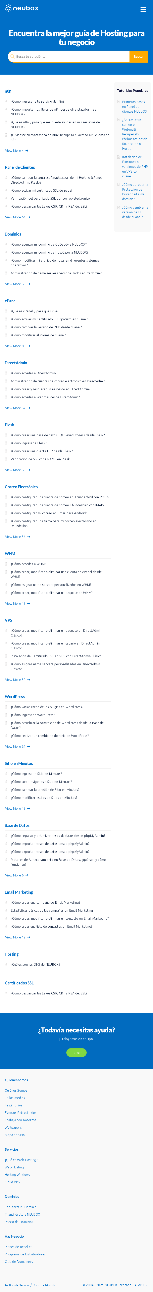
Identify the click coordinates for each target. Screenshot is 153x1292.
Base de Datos (17, 825)
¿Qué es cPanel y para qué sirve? (35, 311)
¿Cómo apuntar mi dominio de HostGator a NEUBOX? (49, 252)
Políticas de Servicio (17, 1285)
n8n (8, 91)
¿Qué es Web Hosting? (21, 1160)
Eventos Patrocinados (20, 1112)
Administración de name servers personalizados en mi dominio (56, 273)
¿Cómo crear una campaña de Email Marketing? (45, 902)
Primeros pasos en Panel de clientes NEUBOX (134, 106)
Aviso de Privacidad (45, 1285)
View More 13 (16, 808)
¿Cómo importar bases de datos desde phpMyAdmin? (50, 843)
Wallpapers (13, 1127)
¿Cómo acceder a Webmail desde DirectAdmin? (45, 397)
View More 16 (16, 603)
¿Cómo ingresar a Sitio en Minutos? (36, 773)
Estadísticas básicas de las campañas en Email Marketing (52, 910)
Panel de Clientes (20, 167)
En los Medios (15, 1098)
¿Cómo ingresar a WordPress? (33, 715)
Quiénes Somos (16, 1090)
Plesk (9, 424)
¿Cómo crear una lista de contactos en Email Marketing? (51, 926)
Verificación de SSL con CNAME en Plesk (40, 459)
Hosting (12, 954)
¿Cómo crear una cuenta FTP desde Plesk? (42, 451)
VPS (8, 620)
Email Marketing (19, 892)
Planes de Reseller (18, 1247)
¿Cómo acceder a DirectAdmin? (33, 373)
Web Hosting (14, 1167)
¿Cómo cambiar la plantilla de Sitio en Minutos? (45, 789)
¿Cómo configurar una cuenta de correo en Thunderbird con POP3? (60, 497)
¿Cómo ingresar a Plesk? (28, 443)
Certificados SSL (19, 982)
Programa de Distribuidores (25, 1254)
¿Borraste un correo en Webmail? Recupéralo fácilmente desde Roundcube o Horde (135, 134)
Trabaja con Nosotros (20, 1120)
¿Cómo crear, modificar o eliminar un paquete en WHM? (52, 593)
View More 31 (16, 746)
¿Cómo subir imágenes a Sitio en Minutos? (41, 781)
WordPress (15, 696)
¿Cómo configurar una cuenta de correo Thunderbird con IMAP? (57, 505)
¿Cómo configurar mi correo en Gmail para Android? (49, 513)
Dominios (13, 234)
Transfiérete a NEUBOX (22, 1214)
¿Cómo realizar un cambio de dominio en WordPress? (50, 735)
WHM (10, 553)
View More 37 (16, 408)
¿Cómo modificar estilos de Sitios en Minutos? (44, 797)
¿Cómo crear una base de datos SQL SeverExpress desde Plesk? (58, 435)
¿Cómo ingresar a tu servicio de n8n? (37, 101)
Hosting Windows (17, 1174)
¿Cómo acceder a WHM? (28, 564)
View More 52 (16, 679)
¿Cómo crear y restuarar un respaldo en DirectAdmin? (50, 389)
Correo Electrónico (21, 486)
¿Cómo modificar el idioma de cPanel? (38, 335)
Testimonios (13, 1105)
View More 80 (16, 346)
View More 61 (16, 217)
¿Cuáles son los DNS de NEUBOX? (35, 964)
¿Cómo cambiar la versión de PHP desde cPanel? (46, 327)
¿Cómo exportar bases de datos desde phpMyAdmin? (50, 851)
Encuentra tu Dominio (20, 1207)
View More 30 (16, 470)
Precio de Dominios (19, 1222)
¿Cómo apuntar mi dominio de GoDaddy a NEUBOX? (49, 244)
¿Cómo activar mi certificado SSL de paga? (41, 190)
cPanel (11, 300)
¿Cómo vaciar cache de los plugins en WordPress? (47, 707)
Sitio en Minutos (19, 763)
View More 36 (16, 284)
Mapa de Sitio (15, 1135)
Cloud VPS (12, 1182)
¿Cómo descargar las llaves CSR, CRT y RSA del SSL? (49, 206)
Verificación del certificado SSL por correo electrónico (50, 198)
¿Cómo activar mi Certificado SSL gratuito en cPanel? (49, 319)
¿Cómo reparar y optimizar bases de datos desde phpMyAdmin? (58, 835)
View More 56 (16, 537)
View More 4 (15, 150)
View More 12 (16, 937)
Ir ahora (76, 1052)
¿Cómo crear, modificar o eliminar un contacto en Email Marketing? (60, 918)
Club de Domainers (19, 1261)
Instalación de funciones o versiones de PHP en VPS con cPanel (135, 166)
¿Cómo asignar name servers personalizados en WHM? (51, 585)
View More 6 (15, 875)
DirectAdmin (16, 362)
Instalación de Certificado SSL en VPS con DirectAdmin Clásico (56, 656)
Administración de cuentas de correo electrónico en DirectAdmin (58, 381)
